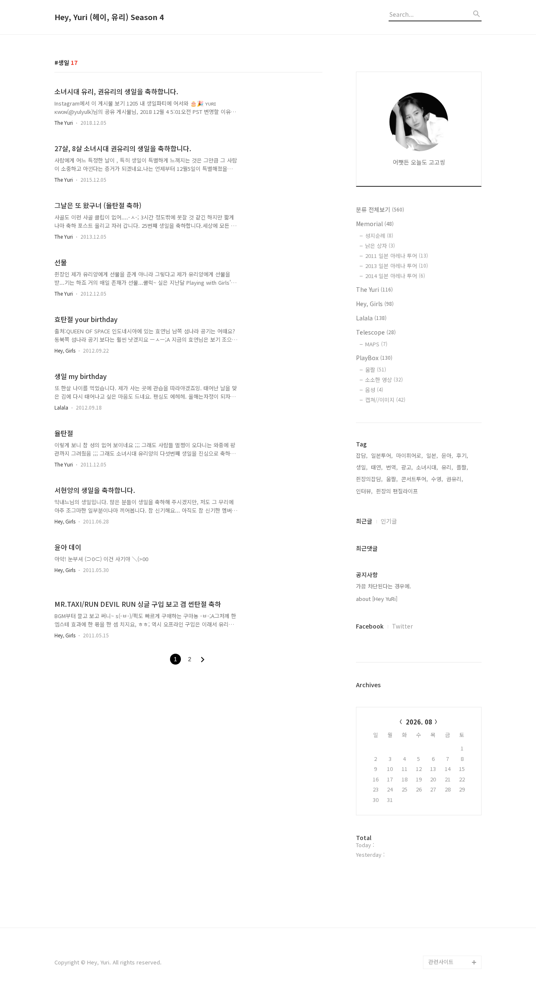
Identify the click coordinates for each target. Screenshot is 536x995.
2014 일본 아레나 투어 (395, 276)
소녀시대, (427, 467)
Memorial (375, 223)
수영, (437, 479)
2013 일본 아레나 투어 (396, 266)
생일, (362, 467)
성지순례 (379, 236)
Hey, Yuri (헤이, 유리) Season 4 (109, 17)
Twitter (402, 626)
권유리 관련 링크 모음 (454, 935)
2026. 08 (419, 721)
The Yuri (63, 122)
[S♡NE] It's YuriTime (454, 949)
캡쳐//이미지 (385, 400)
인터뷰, (364, 491)
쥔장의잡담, (369, 479)
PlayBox (374, 357)
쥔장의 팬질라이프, (398, 491)
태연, (377, 467)
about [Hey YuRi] (376, 599)
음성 (374, 390)
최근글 (364, 521)
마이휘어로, (409, 455)
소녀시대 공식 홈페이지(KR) (453, 875)
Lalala (61, 407)
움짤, (392, 479)
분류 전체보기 (380, 209)
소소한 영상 (384, 380)
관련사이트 (441, 962)
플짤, (462, 467)
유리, (447, 467)
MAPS (376, 344)
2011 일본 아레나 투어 (396, 256)
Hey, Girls (64, 350)
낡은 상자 (380, 246)
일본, (432, 455)
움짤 (375, 370)
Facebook (370, 626)
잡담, (362, 455)
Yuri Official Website (454, 922)
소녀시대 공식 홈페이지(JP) (453, 902)
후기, (462, 455)
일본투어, (382, 455)
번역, (392, 467)
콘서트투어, (414, 479)
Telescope (376, 332)
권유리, (454, 479)
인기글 (389, 521)
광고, (407, 467)
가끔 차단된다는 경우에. (383, 586)
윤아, (447, 455)
